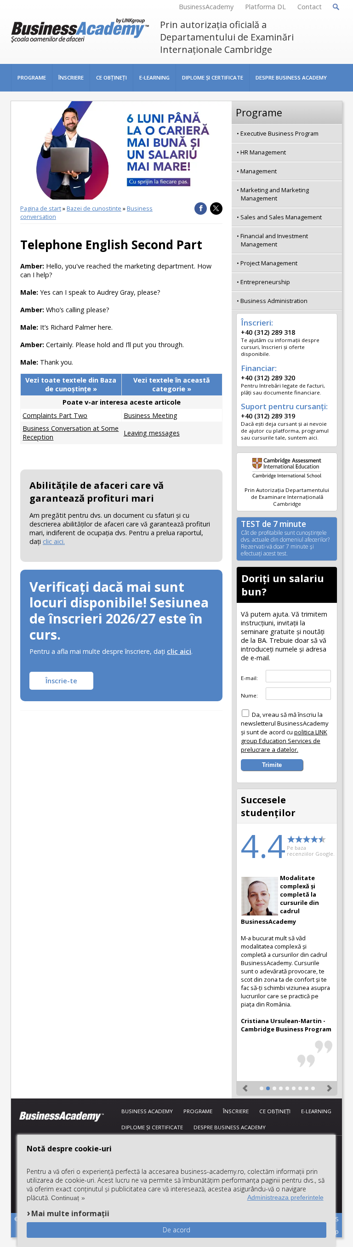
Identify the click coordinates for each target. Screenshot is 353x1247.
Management (258, 171)
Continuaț (65, 1197)
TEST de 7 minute (285, 539)
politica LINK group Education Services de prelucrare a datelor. (284, 741)
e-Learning (154, 77)
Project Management (268, 263)
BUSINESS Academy (147, 1111)
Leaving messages (152, 433)
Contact (309, 6)
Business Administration (273, 301)
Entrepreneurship (265, 282)
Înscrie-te (61, 680)
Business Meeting (150, 415)
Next (327, 1084)
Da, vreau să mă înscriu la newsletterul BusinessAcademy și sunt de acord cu (285, 732)
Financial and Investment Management (274, 240)
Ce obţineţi (111, 77)
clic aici (179, 651)
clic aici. (54, 541)
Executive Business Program (279, 133)
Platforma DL (265, 6)
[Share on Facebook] (200, 208)
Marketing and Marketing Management (274, 194)
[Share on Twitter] (216, 208)
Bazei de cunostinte (94, 208)
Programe (31, 77)
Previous (246, 1084)
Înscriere (71, 77)
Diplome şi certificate (212, 77)
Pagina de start (40, 208)
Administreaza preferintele (285, 1197)
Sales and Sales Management (281, 217)
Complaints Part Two (55, 415)
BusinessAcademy (206, 6)
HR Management (263, 152)
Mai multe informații (70, 1213)
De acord (176, 1229)
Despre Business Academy (291, 77)
